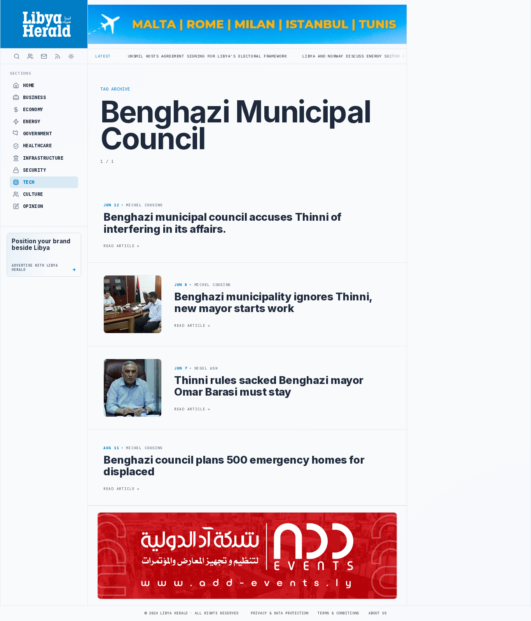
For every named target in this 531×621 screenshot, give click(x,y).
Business (34, 97)
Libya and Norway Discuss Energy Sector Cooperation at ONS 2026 (355, 56)
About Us (378, 613)
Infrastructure (43, 158)
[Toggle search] (16, 56)
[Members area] (30, 56)
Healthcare (37, 145)
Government (37, 133)
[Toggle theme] (71, 56)
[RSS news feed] (57, 56)
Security (34, 170)
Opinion (33, 206)
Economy (33, 109)
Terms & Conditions (338, 613)
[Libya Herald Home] (43, 24)
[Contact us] (43, 56)
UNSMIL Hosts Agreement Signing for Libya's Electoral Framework (181, 56)
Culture (33, 194)
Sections (20, 73)
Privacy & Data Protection (279, 613)
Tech (29, 182)
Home (29, 85)
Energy (31, 121)
